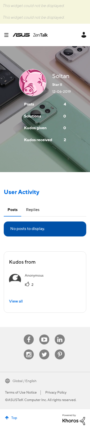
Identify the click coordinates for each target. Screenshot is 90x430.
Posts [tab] (13, 209)
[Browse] (8, 35)
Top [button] (14, 418)
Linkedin (59, 334)
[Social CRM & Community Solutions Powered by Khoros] (73, 419)
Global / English (24, 381)
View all (16, 301)
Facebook (29, 334)
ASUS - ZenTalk (30, 35)
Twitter (44, 349)
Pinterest (59, 349)
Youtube (44, 334)
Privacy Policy (55, 392)
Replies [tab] (33, 209)
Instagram (29, 349)
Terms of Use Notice (21, 392)
